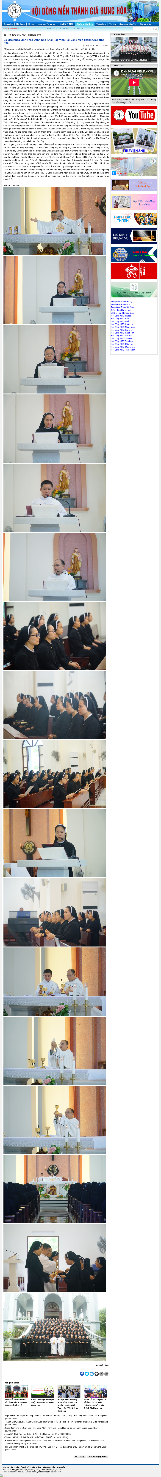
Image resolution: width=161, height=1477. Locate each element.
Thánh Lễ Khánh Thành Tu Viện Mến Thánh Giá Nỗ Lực (30, 1437)
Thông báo (101, 24)
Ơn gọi (31, 24)
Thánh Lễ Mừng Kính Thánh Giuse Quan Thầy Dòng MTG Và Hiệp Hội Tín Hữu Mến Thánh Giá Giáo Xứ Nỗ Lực (56, 1422)
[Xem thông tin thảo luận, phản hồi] (106, 1374)
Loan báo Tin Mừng (46, 24)
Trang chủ (8, 24)
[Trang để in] (96, 1375)
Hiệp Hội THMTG (66, 24)
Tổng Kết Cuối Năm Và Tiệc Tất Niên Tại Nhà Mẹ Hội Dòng (32, 1434)
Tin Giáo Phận (76, 28)
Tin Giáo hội (64, 28)
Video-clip (119, 66)
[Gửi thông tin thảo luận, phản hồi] (101, 1374)
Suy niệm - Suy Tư (127, 24)
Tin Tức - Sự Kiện (85, 24)
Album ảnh (119, 34)
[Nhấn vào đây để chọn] (97, 1456)
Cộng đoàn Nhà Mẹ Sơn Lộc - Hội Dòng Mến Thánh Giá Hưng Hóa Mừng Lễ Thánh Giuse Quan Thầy (51, 1428)
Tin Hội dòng (51, 28)
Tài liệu (112, 24)
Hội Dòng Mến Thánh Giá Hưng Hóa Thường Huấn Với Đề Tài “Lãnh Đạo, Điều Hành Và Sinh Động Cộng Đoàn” (56, 1447)
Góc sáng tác (145, 24)
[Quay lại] (80, 1456)
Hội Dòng (20, 24)
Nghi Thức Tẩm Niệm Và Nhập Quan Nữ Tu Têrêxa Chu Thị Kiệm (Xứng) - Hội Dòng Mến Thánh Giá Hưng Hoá (56, 1415)
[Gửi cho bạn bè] (92, 1374)
